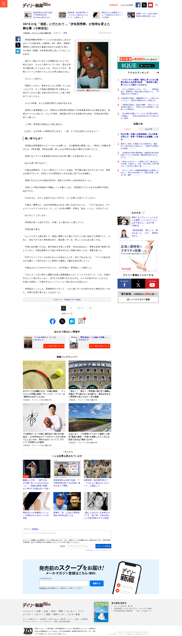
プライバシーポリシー (31, 621)
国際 (61, 611)
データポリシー (46, 621)
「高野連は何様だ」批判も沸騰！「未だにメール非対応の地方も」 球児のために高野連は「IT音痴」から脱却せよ (140, 107)
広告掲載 (43, 619)
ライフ (81, 611)
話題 (39, 611)
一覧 (157, 72)
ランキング (28, 611)
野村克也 (82, 340)
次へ (79, 308)
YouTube (152, 281)
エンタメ (70, 611)
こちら (63, 634)
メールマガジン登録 (140, 299)
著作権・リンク (66, 619)
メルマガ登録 (126, 5)
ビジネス (27, 614)
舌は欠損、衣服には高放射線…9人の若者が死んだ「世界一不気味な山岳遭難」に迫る (139, 136)
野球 (65, 33)
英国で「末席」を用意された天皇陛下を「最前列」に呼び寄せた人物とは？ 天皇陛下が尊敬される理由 (140, 146)
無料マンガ (58, 614)
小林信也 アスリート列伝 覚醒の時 (37, 33)
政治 (53, 611)
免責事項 (84, 619)
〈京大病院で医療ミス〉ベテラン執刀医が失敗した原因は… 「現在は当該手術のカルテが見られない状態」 (140, 116)
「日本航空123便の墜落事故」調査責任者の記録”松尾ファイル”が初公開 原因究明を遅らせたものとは (140, 155)
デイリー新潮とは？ (30, 619)
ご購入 (76, 619)
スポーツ (57, 33)
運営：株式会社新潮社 (62, 621)
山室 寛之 (37, 340)
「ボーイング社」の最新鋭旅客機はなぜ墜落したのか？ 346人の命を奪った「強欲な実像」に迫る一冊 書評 (140, 172)
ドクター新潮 (73, 614)
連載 (48, 614)
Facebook (124, 281)
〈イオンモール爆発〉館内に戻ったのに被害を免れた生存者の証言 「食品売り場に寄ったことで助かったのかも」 (139, 82)
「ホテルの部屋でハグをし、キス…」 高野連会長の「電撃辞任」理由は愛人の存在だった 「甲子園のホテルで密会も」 (140, 91)
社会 (46, 611)
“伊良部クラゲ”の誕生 (68, 300)
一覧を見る (68, 452)
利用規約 (42, 588)
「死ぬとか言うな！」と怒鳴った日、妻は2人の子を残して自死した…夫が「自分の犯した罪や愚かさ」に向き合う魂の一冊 (140, 164)
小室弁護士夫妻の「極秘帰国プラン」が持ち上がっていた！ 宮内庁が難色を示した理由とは (140, 99)
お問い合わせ (53, 619)
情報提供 (113, 5)
